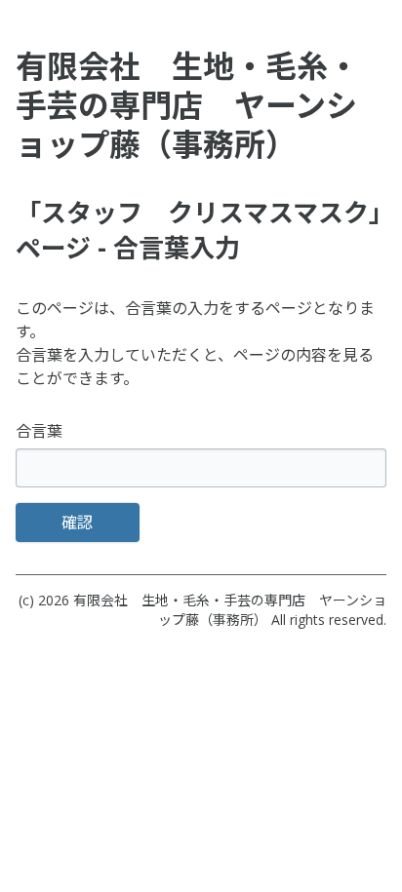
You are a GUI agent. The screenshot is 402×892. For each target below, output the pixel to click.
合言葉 (39, 431)
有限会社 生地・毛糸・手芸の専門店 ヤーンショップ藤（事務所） (229, 610)
